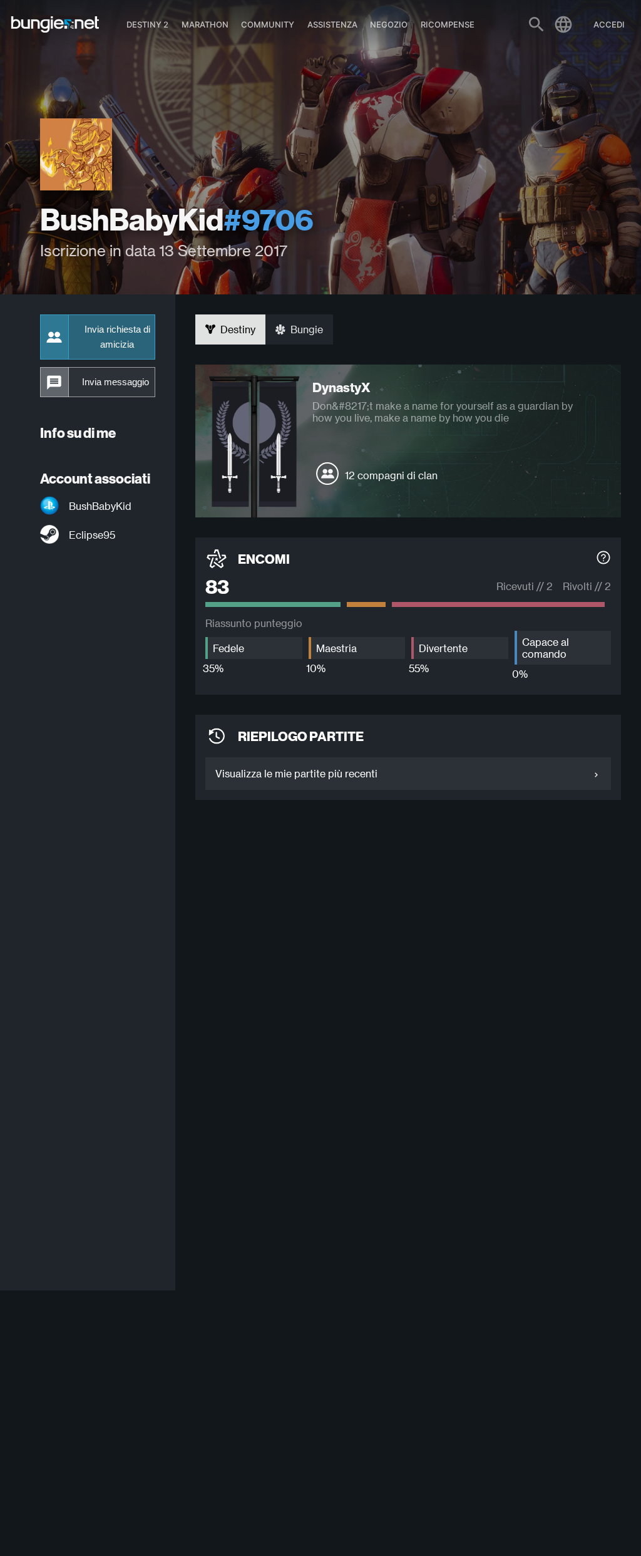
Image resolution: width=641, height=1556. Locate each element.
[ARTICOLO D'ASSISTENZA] (603, 559)
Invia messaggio (115, 382)
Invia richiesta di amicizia (117, 337)
